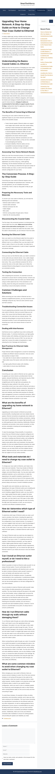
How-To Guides (22, 10)
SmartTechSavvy (27, 3)
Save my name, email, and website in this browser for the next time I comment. (19, 758)
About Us (50, 10)
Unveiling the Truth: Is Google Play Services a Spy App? (47, 75)
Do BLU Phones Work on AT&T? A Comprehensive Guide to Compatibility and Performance (46, 66)
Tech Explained (12, 10)
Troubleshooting (41, 10)
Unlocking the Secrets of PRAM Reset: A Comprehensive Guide (46, 81)
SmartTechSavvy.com (22, 771)
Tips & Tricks (31, 10)
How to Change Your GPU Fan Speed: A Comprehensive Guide (46, 34)
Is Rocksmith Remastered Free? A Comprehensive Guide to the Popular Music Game (46, 42)
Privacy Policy (31, 14)
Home (4, 10)
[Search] (51, 21)
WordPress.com (38, 771)
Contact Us (22, 14)
